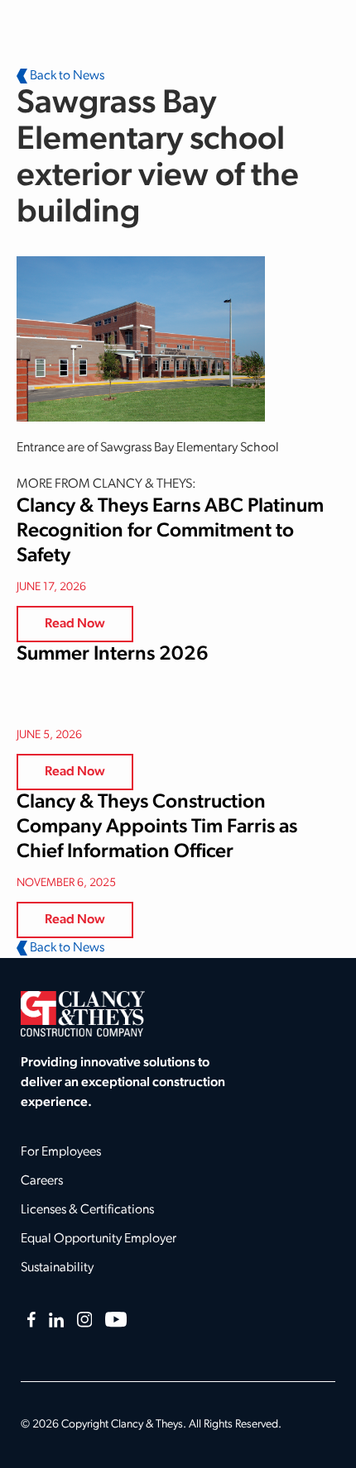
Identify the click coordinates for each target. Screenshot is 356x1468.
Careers (42, 1181)
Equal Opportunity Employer (98, 1239)
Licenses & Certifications (87, 1210)
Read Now (75, 624)
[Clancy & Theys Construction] (83, 1013)
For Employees (61, 1152)
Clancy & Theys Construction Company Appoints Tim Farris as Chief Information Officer (157, 827)
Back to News (65, 76)
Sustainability (57, 1268)
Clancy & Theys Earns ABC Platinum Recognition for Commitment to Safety (170, 531)
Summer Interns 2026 (113, 655)
